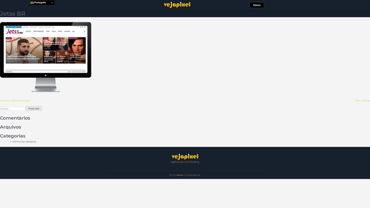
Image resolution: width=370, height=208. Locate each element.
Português (40, 2)
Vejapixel (179, 175)
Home (257, 5)
